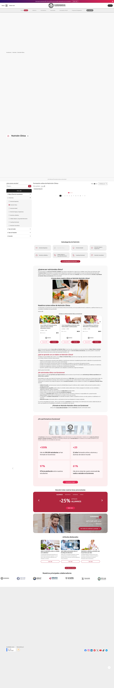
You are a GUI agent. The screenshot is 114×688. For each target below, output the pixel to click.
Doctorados (52, 10)
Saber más (75, 1)
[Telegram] (107, 650)
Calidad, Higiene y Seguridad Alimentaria (18, 218)
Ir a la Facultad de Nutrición (69, 261)
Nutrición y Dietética (14, 215)
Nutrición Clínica (13, 204)
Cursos (24, 10)
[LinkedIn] (91, 650)
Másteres (34, 10)
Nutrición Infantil (13, 208)
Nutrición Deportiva (14, 201)
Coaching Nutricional (14, 222)
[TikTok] (103, 650)
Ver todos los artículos (70, 567)
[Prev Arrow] (13, 468)
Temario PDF (44, 341)
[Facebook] (85, 650)
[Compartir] (55, 322)
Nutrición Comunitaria (14, 225)
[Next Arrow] (102, 500)
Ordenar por (102, 183)
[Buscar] (29, 186)
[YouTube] (100, 650)
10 (80, 195)
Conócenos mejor (70, 482)
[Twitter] (98, 650)
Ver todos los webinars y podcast (89, 528)
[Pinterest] (95, 650)
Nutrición (14, 52)
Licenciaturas (43, 10)
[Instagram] (88, 650)
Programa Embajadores (77, 10)
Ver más (54, 341)
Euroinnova (8, 52)
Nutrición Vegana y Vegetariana (17, 211)
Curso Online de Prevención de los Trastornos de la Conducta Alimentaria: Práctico (48, 327)
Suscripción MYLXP (64, 10)
